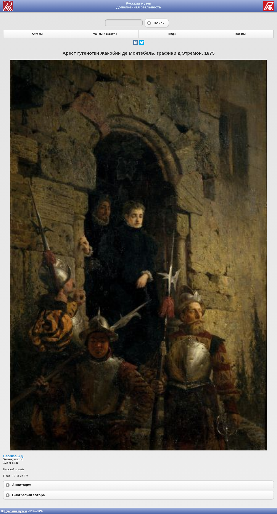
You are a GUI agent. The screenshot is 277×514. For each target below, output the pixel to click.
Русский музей (15, 511)
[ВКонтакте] (135, 42)
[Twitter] (141, 42)
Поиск (157, 23)
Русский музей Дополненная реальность (138, 5)
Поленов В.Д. (13, 456)
